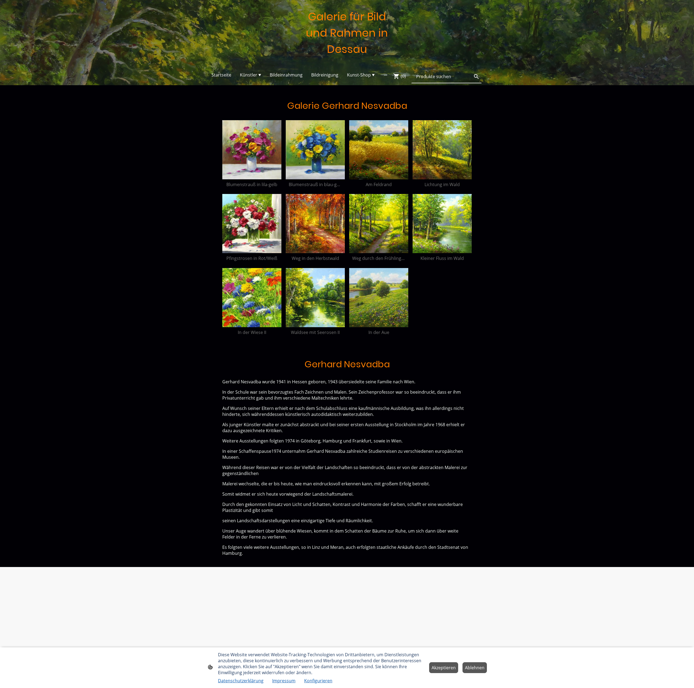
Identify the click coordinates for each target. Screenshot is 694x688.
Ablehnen (474, 668)
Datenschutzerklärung (241, 681)
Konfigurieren (318, 681)
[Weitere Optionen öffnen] (385, 75)
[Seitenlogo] (347, 62)
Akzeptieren (444, 668)
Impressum (283, 681)
